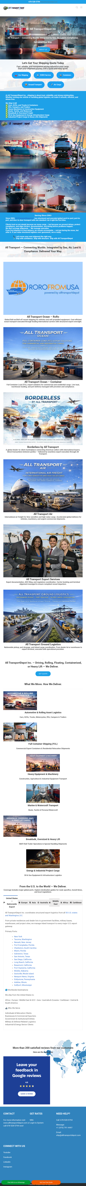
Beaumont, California (23, 965)
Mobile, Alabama (21, 971)
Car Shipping (21, 75)
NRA (31, 1120)
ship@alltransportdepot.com (68, 1135)
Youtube (6, 1152)
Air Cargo (55, 84)
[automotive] (20, 692)
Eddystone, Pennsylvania (24, 979)
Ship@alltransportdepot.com (48, 2)
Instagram (7, 1167)
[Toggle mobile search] (77, 7)
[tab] (10, 902)
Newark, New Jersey (22, 942)
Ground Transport (33, 84)
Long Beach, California (23, 962)
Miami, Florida (20, 951)
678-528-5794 (34, 2)
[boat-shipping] (43, 785)
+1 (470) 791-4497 (64, 1127)
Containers (65, 75)
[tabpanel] (43, 970)
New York (18, 936)
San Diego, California (22, 959)
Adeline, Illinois (20, 982)
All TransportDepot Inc (24, 218)
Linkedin (6, 1162)
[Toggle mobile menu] (81, 7)
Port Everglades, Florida (24, 945)
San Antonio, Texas (22, 956)
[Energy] (43, 850)
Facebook (7, 1157)
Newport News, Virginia (24, 976)
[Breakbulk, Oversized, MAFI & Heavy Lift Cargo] (20, 816)
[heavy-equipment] (43, 755)
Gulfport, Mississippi (23, 985)
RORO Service (44, 75)
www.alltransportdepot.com (15, 1123)
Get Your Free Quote (46, 1182)
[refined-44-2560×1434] (20, 723)
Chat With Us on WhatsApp (16, 1182)
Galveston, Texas (21, 954)
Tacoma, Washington (23, 939)
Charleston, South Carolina (25, 948)
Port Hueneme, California (24, 968)
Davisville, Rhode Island (24, 973)
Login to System (37, 1123)
